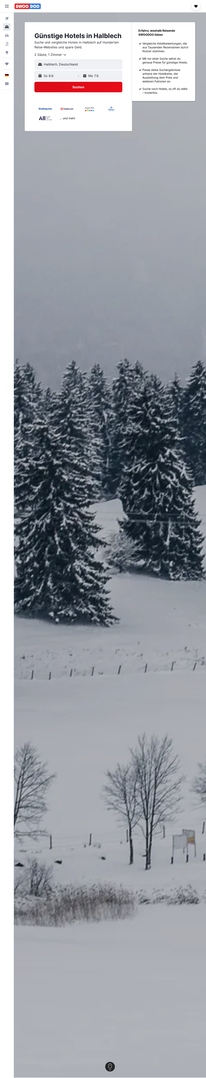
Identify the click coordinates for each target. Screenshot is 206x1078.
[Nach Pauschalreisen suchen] (7, 44)
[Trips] (7, 64)
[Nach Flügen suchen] (7, 19)
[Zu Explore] (7, 52)
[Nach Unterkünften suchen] (7, 27)
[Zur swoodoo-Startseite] (27, 6)
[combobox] (50, 55)
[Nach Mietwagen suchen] (7, 35)
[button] (6, 6)
